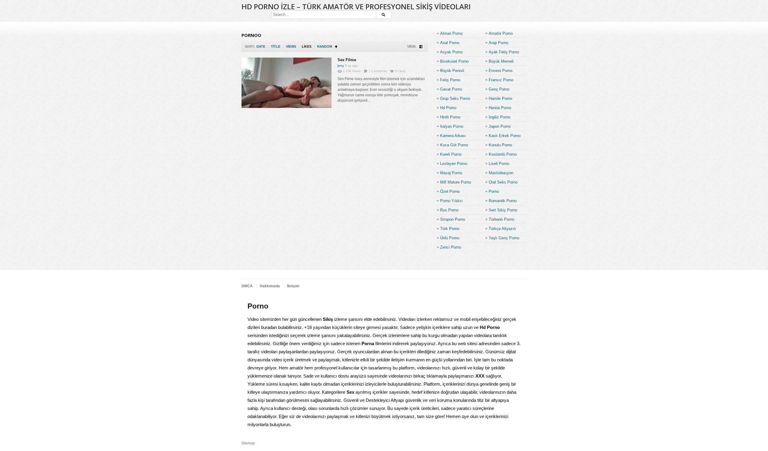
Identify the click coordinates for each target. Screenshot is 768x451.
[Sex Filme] (287, 83)
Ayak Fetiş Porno (504, 52)
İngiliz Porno (499, 117)
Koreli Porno (450, 154)
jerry (341, 65)
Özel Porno (450, 191)
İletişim (293, 286)
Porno (494, 191)
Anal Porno (449, 42)
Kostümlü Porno (503, 154)
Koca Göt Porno (454, 145)
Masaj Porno (451, 173)
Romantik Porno (503, 201)
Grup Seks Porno (455, 98)
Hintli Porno (450, 117)
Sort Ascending (336, 46)
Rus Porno (449, 210)
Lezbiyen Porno (453, 163)
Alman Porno (451, 33)
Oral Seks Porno (503, 182)
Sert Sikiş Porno (503, 210)
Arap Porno (498, 42)
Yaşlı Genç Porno (504, 238)
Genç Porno (499, 89)
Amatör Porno (501, 33)
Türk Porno (449, 228)
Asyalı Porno (451, 52)
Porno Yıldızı (451, 201)
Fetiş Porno (450, 80)
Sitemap (248, 443)
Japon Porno (500, 126)
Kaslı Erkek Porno (504, 135)
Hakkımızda (270, 286)
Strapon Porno (452, 219)
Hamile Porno (500, 98)
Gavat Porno (451, 89)
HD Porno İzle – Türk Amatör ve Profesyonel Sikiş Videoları (356, 6)
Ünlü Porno (449, 238)
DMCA (247, 286)
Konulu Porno (500, 145)
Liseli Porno (499, 163)
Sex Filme (347, 60)
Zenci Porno (450, 247)
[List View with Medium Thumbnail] (421, 46)
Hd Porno (448, 108)
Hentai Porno (500, 108)
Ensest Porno (500, 70)
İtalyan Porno (451, 126)
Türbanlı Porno (501, 219)
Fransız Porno (501, 80)
